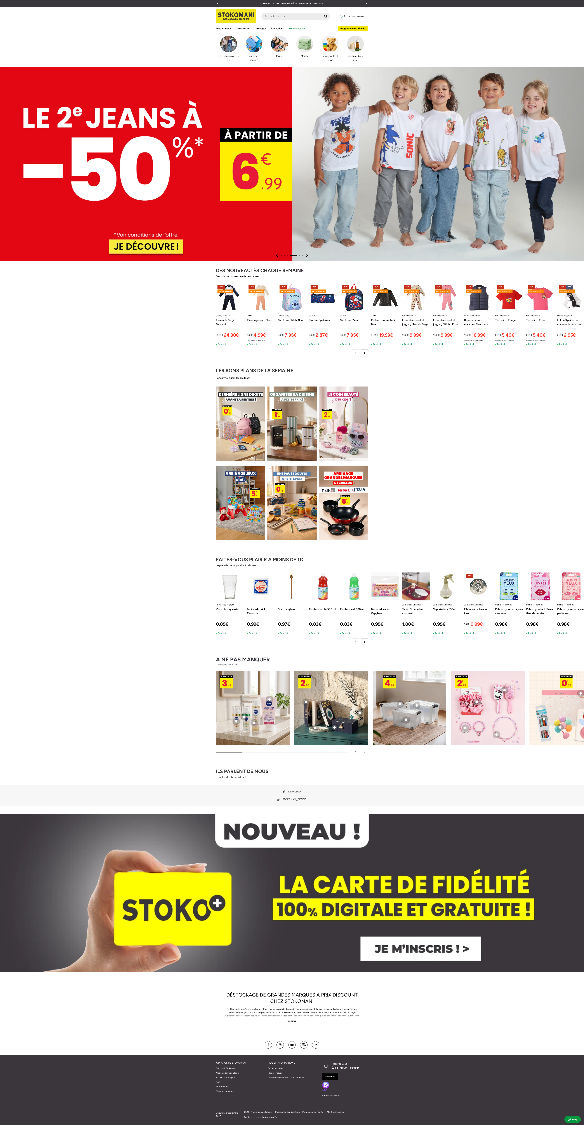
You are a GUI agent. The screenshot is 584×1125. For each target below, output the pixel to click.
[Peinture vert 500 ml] (354, 586)
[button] (218, 3)
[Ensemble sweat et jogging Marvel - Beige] (416, 297)
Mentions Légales (335, 1112)
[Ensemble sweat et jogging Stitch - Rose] (447, 297)
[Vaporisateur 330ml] (447, 586)
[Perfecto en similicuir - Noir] (385, 297)
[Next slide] (306, 255)
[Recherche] (325, 16)
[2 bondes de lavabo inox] (478, 586)
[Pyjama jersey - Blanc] (261, 297)
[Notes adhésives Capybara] (385, 586)
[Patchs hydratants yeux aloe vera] (509, 586)
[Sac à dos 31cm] (354, 297)
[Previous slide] (277, 255)
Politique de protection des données (261, 1117)
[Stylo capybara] (292, 586)
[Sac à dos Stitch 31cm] (292, 297)
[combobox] (295, 16)
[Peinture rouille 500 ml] (323, 586)
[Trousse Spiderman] (323, 297)
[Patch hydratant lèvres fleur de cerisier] (540, 586)
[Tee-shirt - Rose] (540, 297)
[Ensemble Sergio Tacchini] (230, 297)
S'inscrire (330, 1076)
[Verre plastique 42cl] (230, 586)
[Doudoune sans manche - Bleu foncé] (478, 297)
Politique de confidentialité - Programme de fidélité (299, 1112)
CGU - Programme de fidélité (258, 1112)
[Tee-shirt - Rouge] (509, 297)
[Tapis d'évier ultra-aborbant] (416, 586)
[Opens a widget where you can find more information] (572, 1119)
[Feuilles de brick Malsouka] (261, 586)
